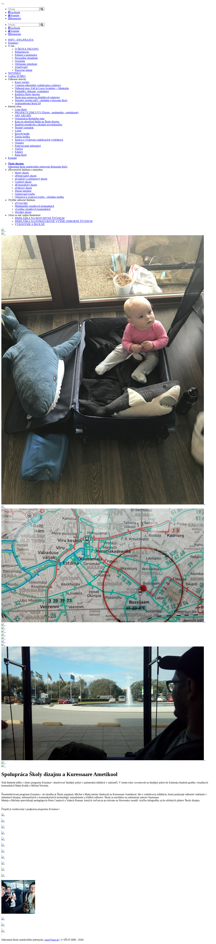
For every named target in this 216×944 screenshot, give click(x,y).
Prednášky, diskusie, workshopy (32, 91)
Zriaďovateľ (21, 67)
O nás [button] (11, 45)
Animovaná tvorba (25, 194)
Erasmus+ (13, 42)
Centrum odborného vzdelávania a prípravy (38, 85)
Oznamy (19, 142)
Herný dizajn (22, 172)
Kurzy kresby (22, 82)
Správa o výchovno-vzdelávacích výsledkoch (39, 139)
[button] (37, 165)
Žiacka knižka (22, 136)
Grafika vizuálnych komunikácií (32, 209)
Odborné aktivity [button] (17, 79)
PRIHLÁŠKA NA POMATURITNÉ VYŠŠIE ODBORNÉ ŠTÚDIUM (53, 221)
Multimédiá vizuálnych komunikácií (34, 206)
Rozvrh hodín (22, 133)
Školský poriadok (24, 127)
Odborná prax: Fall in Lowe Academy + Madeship (42, 88)
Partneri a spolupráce (26, 55)
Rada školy (21, 154)
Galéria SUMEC (17, 76)
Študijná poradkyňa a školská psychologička (38, 124)
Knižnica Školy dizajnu (27, 94)
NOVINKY (14, 73)
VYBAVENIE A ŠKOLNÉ (30, 224)
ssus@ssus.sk (52, 939)
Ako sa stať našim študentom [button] (24, 215)
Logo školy (21, 109)
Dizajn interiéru (23, 190)
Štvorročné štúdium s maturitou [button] (25, 169)
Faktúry (19, 151)
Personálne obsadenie (26, 58)
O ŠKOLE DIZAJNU (27, 48)
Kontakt (12, 157)
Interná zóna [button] (14, 106)
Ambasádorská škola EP (28, 103)
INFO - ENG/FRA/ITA (21, 39)
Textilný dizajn (23, 212)
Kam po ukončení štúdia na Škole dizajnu (37, 121)
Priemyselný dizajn (25, 175)
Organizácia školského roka (29, 118)
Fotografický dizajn (26, 184)
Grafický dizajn (23, 181)
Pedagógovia (22, 51)
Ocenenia (20, 61)
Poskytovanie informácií (28, 145)
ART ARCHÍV (23, 115)
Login (18, 130)
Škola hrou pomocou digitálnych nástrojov (37, 97)
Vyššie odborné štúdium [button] (21, 200)
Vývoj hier (21, 203)
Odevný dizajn (23, 187)
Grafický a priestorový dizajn (31, 178)
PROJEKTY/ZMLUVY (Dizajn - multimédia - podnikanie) (46, 112)
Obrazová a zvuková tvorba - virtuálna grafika (39, 197)
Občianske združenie (26, 64)
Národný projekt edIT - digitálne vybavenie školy (41, 100)
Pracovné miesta (23, 70)
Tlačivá (19, 148)
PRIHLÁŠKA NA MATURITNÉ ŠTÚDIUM (39, 218)
